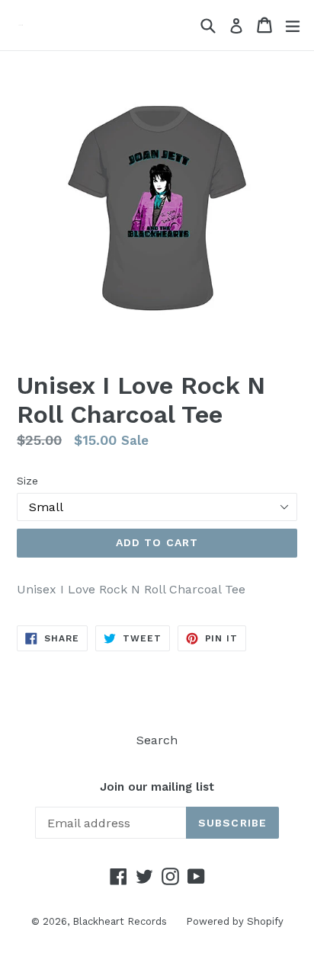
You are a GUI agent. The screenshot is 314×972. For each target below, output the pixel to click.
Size (27, 481)
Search (157, 740)
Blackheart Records (119, 921)
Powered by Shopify (235, 921)
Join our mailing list (157, 787)
